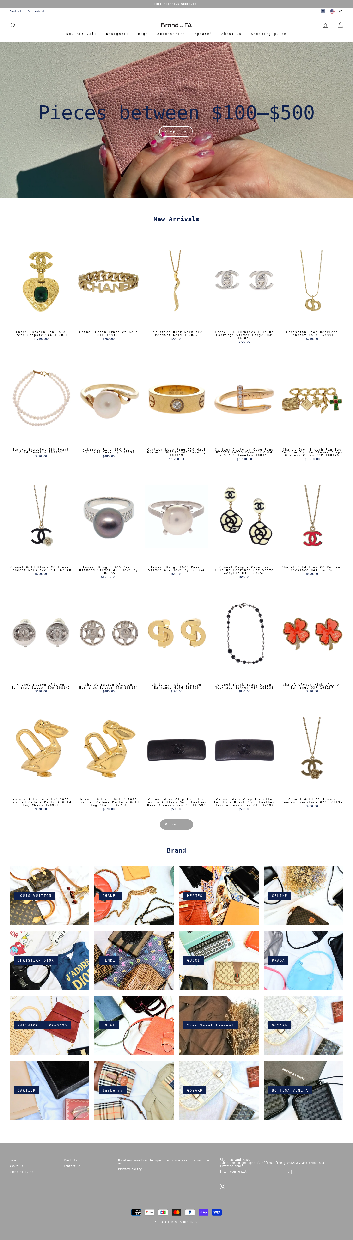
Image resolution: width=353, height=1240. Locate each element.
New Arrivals (81, 34)
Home (13, 1160)
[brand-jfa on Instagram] (222, 1186)
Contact (15, 11)
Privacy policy (130, 1169)
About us (231, 34)
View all (176, 824)
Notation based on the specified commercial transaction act (163, 1162)
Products (70, 1160)
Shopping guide (268, 34)
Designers (117, 34)
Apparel (203, 34)
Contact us (72, 1166)
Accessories (171, 34)
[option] (176, 4)
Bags (143, 34)
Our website (37, 11)
